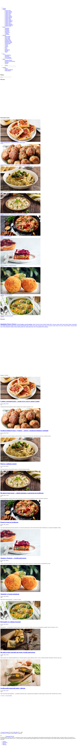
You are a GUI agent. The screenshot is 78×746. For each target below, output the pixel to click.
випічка (30, 324)
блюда (9, 324)
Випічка (6, 50)
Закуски (6, 44)
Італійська (7, 29)
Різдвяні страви (8, 40)
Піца (6, 47)
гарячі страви (46, 324)
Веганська (7, 56)
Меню (4, 59)
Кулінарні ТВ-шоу (8, 60)
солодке (54, 324)
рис (24, 326)
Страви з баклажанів (9, 24)
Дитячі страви (8, 43)
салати (34, 324)
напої (27, 325)
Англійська (7, 34)
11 (5, 695)
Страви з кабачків (8, 23)
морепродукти (41, 326)
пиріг (62, 325)
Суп (1, 325)
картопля (18, 325)
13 (8, 695)
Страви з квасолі (8, 12)
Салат (15, 325)
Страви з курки (8, 13)
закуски (38, 324)
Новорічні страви (8, 41)
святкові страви (41, 325)
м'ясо (51, 324)
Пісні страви (7, 38)
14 (9, 695)
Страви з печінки (8, 21)
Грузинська (7, 30)
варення (68, 325)
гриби (4, 325)
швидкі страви (20, 326)
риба (61, 324)
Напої (6, 51)
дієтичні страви (74, 325)
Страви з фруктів (8, 17)
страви (57, 324)
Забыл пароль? (8, 70)
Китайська (7, 31)
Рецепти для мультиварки (10, 61)
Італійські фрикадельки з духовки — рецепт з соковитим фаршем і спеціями (15, 164)
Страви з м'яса (8, 18)
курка (63, 324)
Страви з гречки (8, 15)
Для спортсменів (8, 58)
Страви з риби (8, 10)
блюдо (14, 324)
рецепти (3, 324)
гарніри (30, 325)
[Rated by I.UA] (2, 736)
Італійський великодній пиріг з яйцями (12, 688)
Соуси (6, 48)
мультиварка (74, 324)
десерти (26, 324)
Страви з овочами (8, 16)
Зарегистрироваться (9, 69)
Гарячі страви (7, 39)
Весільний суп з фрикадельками (6, 315)
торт (35, 326)
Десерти (6, 46)
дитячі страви (28, 326)
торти (46, 325)
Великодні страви (8, 42)
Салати (6, 45)
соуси (1, 326)
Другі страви (7, 37)
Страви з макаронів (9, 20)
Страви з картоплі (8, 11)
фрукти (57, 325)
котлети (50, 325)
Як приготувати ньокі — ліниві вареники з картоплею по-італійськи (13, 213)
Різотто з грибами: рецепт (5, 191)
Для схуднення (8, 57)
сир (48, 325)
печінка (15, 326)
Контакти (7, 62)
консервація (23, 325)
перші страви (68, 324)
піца (60, 325)
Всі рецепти (5, 742)
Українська (7, 28)
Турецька (7, 33)
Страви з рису (8, 14)
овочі (41, 324)
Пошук (6, 65)
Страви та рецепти (5, 732)
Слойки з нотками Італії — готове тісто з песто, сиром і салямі (12, 142)
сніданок (12, 326)
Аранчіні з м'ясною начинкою (6, 294)
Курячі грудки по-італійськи (5, 236)
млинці (65, 325)
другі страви (20, 324)
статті (4, 326)
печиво (54, 325)
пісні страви (35, 325)
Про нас (6, 63)
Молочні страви (8, 25)
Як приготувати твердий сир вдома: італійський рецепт (17, 652)
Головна (2, 375)
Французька (7, 32)
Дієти (4, 53)
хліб (37, 326)
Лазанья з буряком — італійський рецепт (8, 265)
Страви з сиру (8, 22)
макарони (46, 326)
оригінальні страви (9, 325)
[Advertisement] (34, 714)
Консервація (7, 49)
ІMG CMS (15, 732)
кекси (32, 326)
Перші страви (7, 36)
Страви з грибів (8, 19)
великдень (8, 326)
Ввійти (6, 68)
